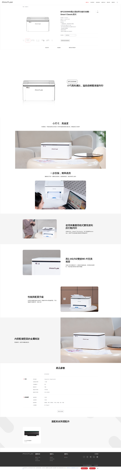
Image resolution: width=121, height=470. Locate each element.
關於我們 (108, 2)
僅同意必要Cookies (84, 468)
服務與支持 (103, 2)
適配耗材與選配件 (72, 47)
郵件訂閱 (65, 457)
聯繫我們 (113, 2)
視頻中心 (52, 454)
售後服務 (36, 458)
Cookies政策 (96, 465)
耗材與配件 (92, 2)
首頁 (23, 6)
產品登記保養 (37, 460)
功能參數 (58, 47)
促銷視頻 (51, 457)
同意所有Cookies (92, 468)
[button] (23, 40)
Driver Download (66, 40)
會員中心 (66, 454)
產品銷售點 (98, 2)
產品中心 (87, 2)
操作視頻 (51, 460)
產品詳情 (47, 47)
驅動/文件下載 (37, 457)
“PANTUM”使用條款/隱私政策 (87, 465)
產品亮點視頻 (52, 458)
